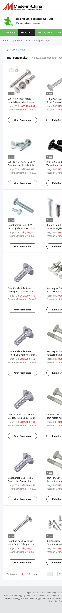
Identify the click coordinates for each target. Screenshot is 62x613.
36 (28, 574)
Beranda (10, 32)
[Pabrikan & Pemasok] (23, 6)
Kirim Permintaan (22, 120)
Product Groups (17, 49)
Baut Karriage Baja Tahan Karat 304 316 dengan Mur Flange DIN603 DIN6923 (21, 544)
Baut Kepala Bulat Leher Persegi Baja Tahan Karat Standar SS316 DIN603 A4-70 (22, 291)
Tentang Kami (45, 32)
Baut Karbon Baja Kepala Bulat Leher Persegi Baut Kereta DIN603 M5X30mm (21, 481)
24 (22, 574)
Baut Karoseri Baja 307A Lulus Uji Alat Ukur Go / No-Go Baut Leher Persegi (21, 228)
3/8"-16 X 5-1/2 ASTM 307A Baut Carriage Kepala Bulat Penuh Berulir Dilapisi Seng (21, 165)
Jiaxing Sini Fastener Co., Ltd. (34, 18)
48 (35, 574)
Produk (28, 32)
